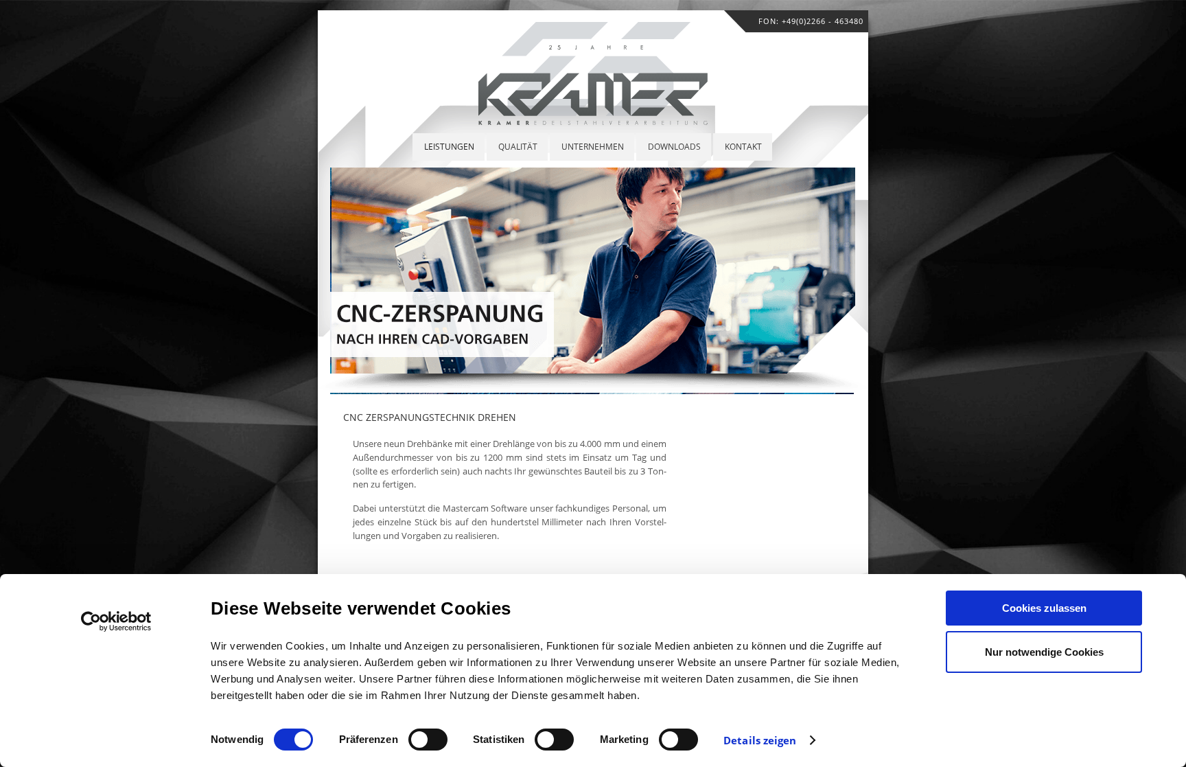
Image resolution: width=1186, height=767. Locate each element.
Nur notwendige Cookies (1044, 652)
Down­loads (674, 146)
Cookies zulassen (1044, 608)
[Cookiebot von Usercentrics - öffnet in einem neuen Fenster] (116, 621)
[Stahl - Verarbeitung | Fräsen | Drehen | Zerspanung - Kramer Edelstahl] (593, 121)
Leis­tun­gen (449, 146)
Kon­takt (743, 146)
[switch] (427, 740)
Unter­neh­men (592, 146)
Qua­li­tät (517, 146)
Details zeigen (759, 740)
